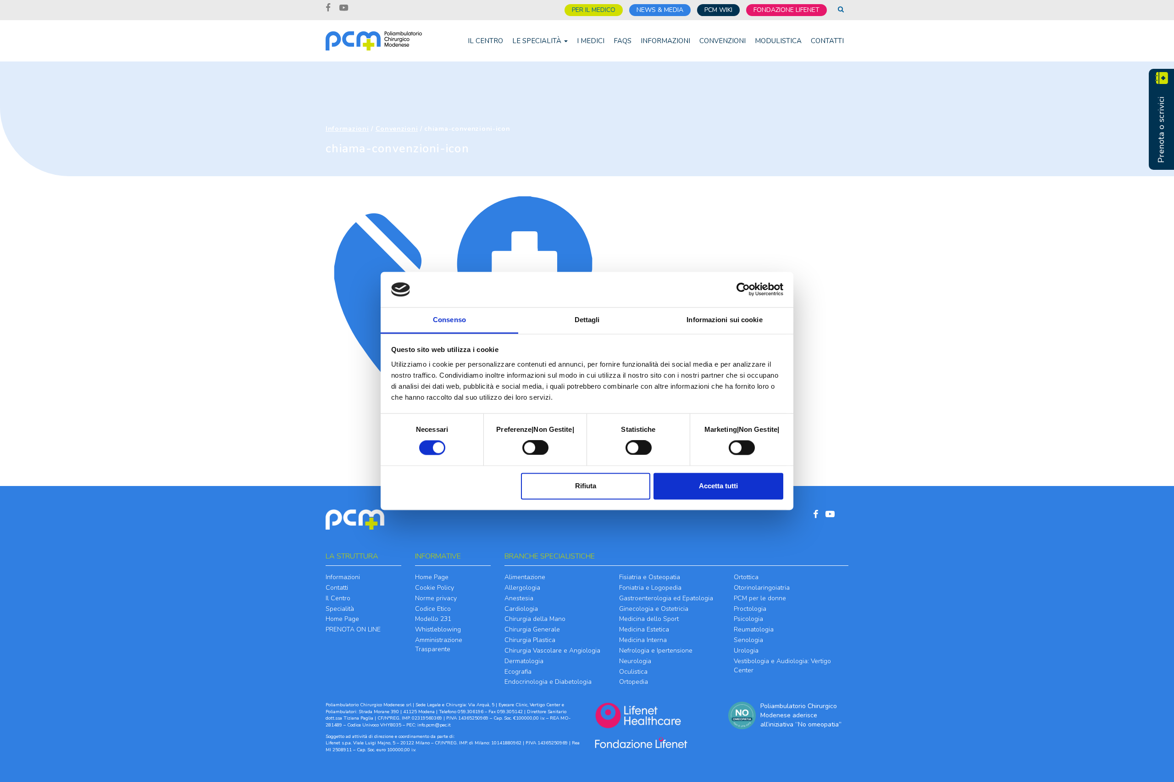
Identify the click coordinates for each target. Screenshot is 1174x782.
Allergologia (522, 587)
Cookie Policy (434, 587)
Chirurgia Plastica (529, 640)
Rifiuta (585, 486)
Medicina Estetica (644, 629)
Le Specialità (537, 40)
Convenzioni (722, 40)
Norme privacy (436, 598)
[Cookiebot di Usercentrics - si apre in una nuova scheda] (743, 289)
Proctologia (750, 608)
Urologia (746, 650)
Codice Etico (433, 608)
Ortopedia (633, 681)
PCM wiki (718, 10)
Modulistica (778, 40)
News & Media (660, 10)
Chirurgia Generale (532, 629)
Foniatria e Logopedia (650, 587)
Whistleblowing (438, 629)
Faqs (622, 40)
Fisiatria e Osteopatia (649, 577)
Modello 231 (433, 618)
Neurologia (635, 661)
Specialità (340, 608)
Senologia (748, 640)
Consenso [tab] (449, 320)
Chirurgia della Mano (534, 618)
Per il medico (593, 10)
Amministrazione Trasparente (438, 645)
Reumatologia (754, 629)
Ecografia (518, 671)
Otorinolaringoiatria (762, 587)
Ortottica (746, 577)
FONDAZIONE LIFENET (786, 10)
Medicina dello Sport (649, 618)
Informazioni (665, 40)
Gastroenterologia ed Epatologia (666, 598)
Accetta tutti (718, 486)
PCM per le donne (760, 598)
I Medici (590, 40)
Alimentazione (524, 577)
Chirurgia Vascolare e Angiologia (552, 650)
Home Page (342, 618)
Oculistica (633, 671)
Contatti (827, 40)
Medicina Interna (643, 640)
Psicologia (748, 618)
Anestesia (518, 598)
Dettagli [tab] (587, 320)
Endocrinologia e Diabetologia (548, 681)
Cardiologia (521, 608)
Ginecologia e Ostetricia (653, 608)
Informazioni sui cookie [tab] (724, 320)
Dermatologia (523, 661)
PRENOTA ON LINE (353, 629)
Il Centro (485, 40)
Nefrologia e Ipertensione (655, 650)
